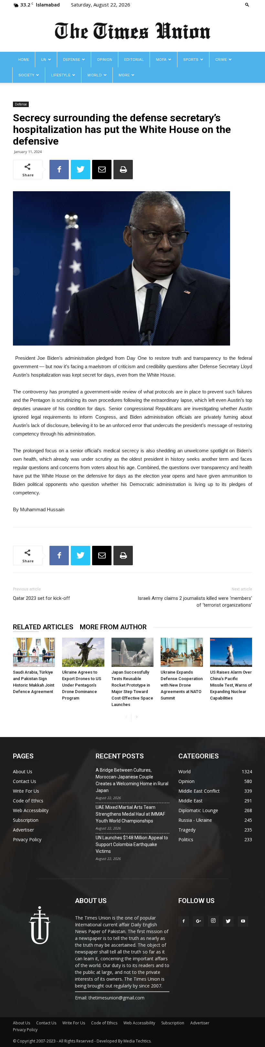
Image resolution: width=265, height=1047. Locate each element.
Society (26, 75)
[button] (247, 4)
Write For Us (26, 791)
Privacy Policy (27, 839)
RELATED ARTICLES (43, 627)
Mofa (161, 59)
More (124, 75)
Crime (221, 59)
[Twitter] (228, 921)
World (94, 75)
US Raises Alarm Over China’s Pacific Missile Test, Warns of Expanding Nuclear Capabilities (231, 685)
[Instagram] (213, 921)
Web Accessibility (30, 810)
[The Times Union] (132, 31)
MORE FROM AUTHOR (113, 627)
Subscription (25, 820)
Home (23, 59)
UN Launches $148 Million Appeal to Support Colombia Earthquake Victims (132, 844)
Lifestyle (60, 75)
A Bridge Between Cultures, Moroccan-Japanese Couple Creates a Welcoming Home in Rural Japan (132, 780)
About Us (22, 771)
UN (43, 59)
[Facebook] (183, 921)
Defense (71, 59)
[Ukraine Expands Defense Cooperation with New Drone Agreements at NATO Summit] (182, 652)
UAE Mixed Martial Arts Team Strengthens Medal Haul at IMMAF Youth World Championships (130, 814)
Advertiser (23, 830)
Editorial (134, 59)
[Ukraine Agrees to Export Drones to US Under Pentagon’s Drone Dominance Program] (83, 652)
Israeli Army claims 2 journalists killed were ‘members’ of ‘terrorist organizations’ (195, 601)
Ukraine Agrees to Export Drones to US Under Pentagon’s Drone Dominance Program (81, 685)
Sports (190, 59)
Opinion (104, 59)
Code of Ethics (28, 801)
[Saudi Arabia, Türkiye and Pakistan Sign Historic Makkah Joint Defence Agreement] (34, 652)
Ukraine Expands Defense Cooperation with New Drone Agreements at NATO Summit (182, 685)
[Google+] (198, 921)
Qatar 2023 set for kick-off (41, 598)
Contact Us (24, 781)
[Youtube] (243, 921)
